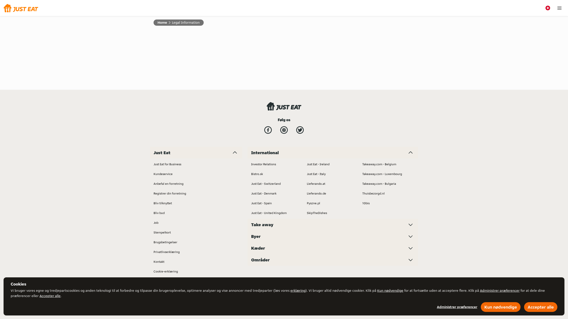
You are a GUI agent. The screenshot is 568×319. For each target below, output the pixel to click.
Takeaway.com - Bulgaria (379, 184)
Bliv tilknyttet (163, 203)
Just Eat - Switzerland (266, 184)
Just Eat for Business (167, 164)
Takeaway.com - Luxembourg (382, 174)
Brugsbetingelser (165, 242)
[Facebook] (268, 130)
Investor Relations (263, 164)
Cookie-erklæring (166, 271)
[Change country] (548, 8)
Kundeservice (163, 174)
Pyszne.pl (313, 203)
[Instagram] (284, 130)
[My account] (559, 8)
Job (156, 223)
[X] (300, 130)
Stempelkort (162, 232)
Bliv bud (159, 213)
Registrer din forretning (170, 193)
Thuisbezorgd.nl (373, 193)
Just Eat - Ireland (318, 164)
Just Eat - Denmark (263, 193)
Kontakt (159, 262)
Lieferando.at (316, 184)
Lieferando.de (316, 193)
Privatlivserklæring (167, 252)
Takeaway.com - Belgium (379, 164)
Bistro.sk (257, 174)
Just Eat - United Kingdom (269, 213)
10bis (366, 203)
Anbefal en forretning (168, 184)
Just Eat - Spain (261, 203)
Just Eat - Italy (316, 174)
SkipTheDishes (317, 213)
